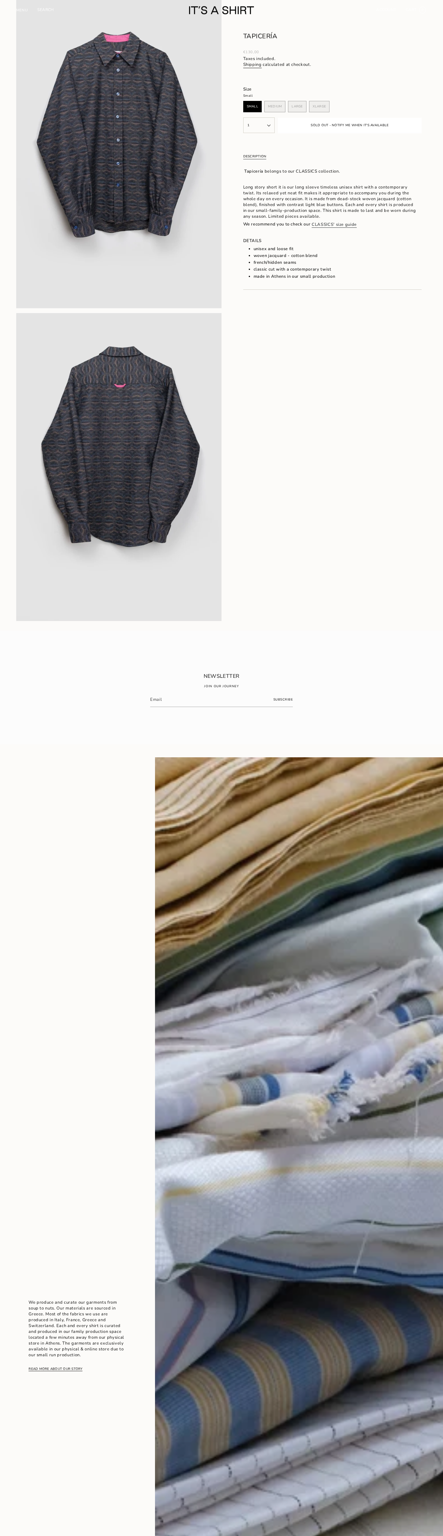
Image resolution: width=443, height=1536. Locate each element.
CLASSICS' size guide (334, 224)
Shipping (252, 64)
